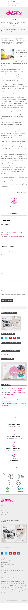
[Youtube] (14, 213)
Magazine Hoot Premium (12, 600)
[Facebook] (10, 213)
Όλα (25, 40)
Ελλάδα (20, 42)
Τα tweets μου (4, 354)
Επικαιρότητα (4, 43)
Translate (18, 3)
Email (2, 279)
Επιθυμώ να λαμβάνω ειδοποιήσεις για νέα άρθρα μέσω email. (13, 295)
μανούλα (9, 43)
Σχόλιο (2, 254)
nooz (26, 192)
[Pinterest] (16, 213)
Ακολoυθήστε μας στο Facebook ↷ (10, 342)
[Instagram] (17, 213)
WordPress (24, 600)
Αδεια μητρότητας (10, 42)
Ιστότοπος (3, 284)
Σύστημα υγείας (15, 43)
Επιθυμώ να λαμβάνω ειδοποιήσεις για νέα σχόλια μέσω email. (13, 291)
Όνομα (2, 273)
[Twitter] (12, 213)
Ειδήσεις (17, 42)
